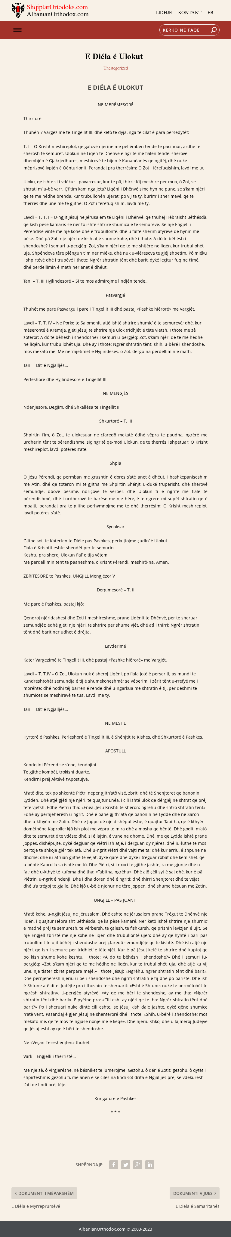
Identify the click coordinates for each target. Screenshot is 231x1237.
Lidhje (164, 12)
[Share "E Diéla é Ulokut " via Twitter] (126, 1165)
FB (211, 12)
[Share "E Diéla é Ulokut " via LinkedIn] (150, 1165)
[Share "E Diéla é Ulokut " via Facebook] (114, 1165)
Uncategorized (115, 68)
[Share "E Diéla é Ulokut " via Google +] (138, 1165)
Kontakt (190, 12)
